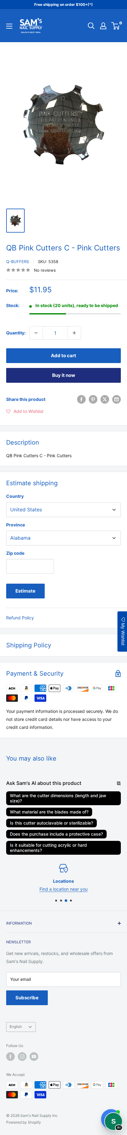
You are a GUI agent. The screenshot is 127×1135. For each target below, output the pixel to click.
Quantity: (16, 332)
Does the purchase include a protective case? (56, 834)
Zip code (15, 553)
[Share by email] (116, 399)
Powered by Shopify (23, 1122)
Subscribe (27, 998)
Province (15, 524)
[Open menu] (9, 26)
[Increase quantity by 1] (74, 332)
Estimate (25, 591)
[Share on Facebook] (81, 399)
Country (15, 496)
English (16, 1026)
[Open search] (91, 25)
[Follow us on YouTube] (34, 1056)
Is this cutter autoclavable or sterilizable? (51, 822)
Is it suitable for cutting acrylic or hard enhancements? (48, 847)
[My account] (103, 25)
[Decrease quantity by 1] (36, 332)
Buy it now (63, 375)
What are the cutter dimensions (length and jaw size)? (58, 798)
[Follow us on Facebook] (10, 1056)
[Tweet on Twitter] (104, 399)
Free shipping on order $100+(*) (63, 4)
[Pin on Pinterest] (93, 399)
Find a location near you (63, 889)
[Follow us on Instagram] (22, 1056)
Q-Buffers (17, 261)
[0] (116, 26)
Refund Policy (20, 617)
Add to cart (63, 355)
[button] (24, 411)
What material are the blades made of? (49, 811)
